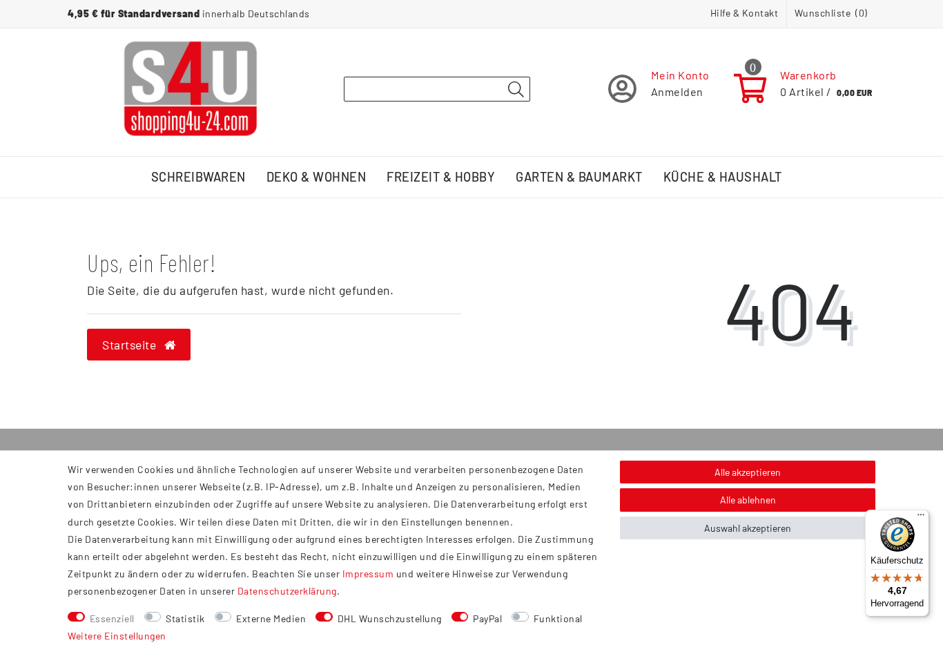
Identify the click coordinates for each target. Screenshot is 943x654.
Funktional (558, 618)
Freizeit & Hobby (441, 176)
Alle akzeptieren (747, 472)
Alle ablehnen (748, 500)
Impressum (368, 573)
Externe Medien (271, 618)
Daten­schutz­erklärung (287, 591)
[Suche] (516, 89)
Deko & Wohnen (316, 176)
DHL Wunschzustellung (390, 618)
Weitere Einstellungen (117, 636)
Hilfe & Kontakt (744, 13)
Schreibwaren (198, 176)
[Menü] (921, 518)
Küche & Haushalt (722, 176)
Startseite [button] (130, 344)
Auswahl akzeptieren (747, 528)
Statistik (185, 618)
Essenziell (112, 618)
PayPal (487, 618)
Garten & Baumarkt (579, 176)
